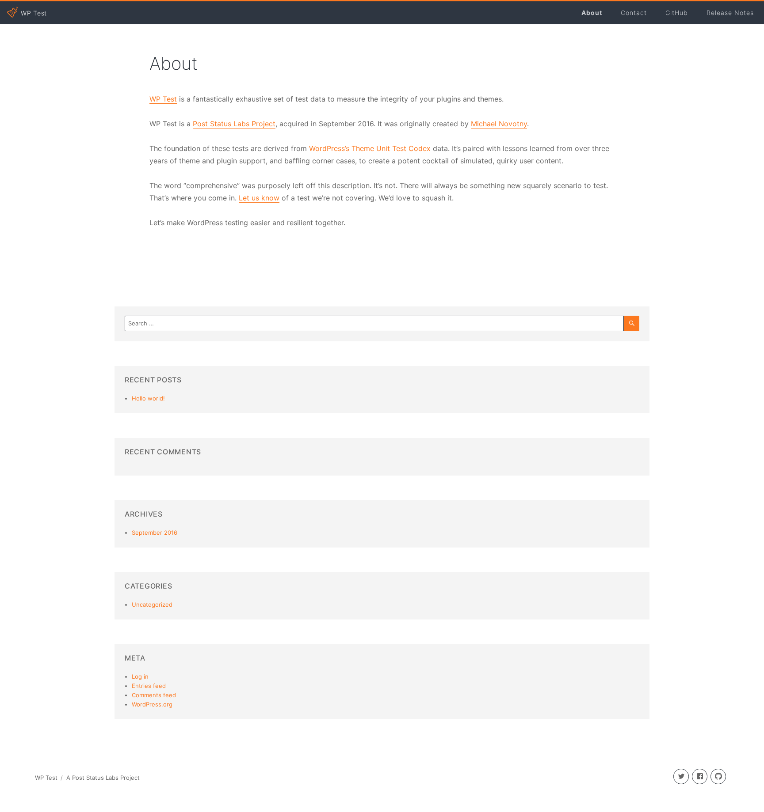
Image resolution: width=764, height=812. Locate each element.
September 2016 (154, 532)
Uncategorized (152, 604)
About (591, 12)
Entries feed (149, 685)
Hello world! (148, 398)
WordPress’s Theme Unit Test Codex (370, 148)
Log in (140, 676)
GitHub (676, 12)
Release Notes (730, 12)
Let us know (259, 197)
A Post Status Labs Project (103, 777)
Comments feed (154, 695)
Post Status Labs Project (234, 123)
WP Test (163, 98)
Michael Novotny (499, 123)
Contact (634, 12)
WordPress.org (152, 704)
